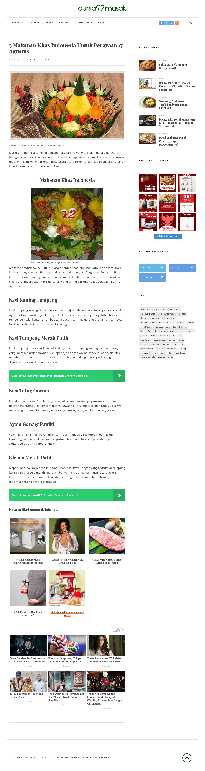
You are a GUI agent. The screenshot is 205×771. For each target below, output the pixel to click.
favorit (190, 322)
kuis (180, 335)
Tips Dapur (180, 353)
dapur (143, 318)
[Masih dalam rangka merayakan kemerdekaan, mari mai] (187, 203)
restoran (144, 353)
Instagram (146, 277)
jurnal (152, 335)
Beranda (17, 22)
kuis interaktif (159, 340)
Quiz (101, 22)
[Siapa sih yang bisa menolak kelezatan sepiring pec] (168, 203)
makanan (155, 344)
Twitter (145, 268)
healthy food (146, 331)
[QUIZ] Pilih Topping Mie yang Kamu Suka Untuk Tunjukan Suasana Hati (177, 123)
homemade (188, 331)
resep (184, 348)
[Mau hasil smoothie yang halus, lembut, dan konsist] (148, 203)
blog (164, 309)
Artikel (34, 22)
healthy (182, 326)
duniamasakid (165, 322)
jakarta (143, 335)
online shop (177, 344)
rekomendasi (172, 348)
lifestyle (144, 344)
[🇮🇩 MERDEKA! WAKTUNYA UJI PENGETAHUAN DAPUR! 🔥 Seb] (187, 183)
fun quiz (159, 326)
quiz (161, 348)
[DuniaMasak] (102, 8)
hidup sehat (174, 331)
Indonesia (60, 157)
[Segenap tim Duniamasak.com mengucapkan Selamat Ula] (168, 222)
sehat (163, 353)
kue (173, 335)
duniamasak (155, 318)
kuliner (172, 340)
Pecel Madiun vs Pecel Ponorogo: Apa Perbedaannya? (172, 141)
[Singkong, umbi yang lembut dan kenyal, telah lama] (168, 183)
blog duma (174, 309)
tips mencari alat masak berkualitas (156, 357)
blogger (182, 313)
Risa (32, 59)
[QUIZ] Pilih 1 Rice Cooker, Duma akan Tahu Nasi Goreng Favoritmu (177, 86)
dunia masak (170, 318)
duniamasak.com (148, 322)
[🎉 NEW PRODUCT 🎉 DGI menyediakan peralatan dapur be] (148, 222)
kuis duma (145, 340)
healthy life (160, 331)
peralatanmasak (148, 348)
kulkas (181, 340)
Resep (49, 22)
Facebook (176, 268)
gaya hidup (171, 326)
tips (171, 353)
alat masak (145, 309)
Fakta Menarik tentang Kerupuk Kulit (173, 66)
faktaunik (179, 322)
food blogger (146, 326)
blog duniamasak (148, 313)
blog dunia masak (167, 313)
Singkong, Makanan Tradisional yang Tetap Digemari (173, 104)
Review (63, 22)
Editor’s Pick (83, 22)
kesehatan (163, 335)
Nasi (12, 310)
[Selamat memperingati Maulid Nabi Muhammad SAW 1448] (148, 183)
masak (166, 344)
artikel (156, 309)
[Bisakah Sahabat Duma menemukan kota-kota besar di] (187, 222)
